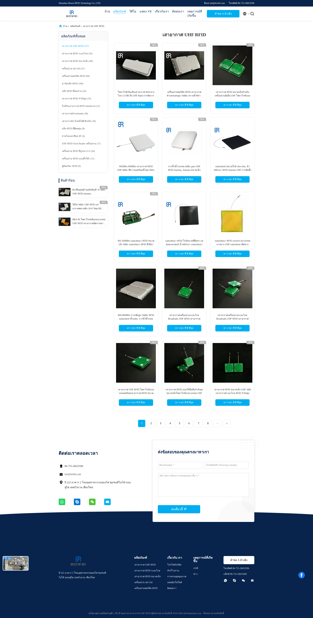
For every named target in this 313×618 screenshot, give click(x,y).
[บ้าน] (72, 14)
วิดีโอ (132, 11)
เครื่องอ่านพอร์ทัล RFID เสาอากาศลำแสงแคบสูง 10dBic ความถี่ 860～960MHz (184, 95)
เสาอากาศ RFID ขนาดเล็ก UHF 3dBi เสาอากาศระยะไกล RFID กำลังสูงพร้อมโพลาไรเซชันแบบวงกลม (232, 393)
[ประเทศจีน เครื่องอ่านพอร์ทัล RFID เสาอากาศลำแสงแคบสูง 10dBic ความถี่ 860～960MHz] (184, 65)
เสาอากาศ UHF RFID (93, 26)
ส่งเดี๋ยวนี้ (177, 509)
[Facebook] (301, 575)
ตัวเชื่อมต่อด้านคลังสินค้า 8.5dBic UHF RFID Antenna (88, 192)
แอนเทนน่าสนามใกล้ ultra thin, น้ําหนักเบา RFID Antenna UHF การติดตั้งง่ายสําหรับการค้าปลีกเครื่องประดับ (232, 170)
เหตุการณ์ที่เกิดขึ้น (194, 13)
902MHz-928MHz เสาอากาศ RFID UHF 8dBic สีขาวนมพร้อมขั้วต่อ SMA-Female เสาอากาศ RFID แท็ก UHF (136, 170)
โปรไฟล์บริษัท (174, 565)
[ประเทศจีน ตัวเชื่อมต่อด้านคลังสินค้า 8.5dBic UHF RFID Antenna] (64, 192)
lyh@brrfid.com (73, 474)
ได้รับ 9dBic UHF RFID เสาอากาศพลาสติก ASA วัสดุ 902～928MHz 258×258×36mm (88, 207)
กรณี (195, 568)
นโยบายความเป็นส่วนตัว (101, 613)
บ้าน (107, 11)
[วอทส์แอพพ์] (66, 504)
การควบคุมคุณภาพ (176, 576)
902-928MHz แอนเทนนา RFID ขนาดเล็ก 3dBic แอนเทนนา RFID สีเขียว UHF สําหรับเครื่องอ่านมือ (136, 244)
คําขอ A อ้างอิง (223, 13)
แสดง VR (146, 11)
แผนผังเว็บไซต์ (174, 582)
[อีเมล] (111, 504)
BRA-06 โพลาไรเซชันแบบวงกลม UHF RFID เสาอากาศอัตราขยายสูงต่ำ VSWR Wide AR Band (88, 221)
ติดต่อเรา (178, 11)
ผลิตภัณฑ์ (119, 11)
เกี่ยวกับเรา (162, 11)
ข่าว (195, 574)
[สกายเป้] (81, 504)
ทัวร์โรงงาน (173, 570)
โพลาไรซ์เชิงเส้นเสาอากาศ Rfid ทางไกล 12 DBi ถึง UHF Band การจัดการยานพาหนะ (136, 95)
